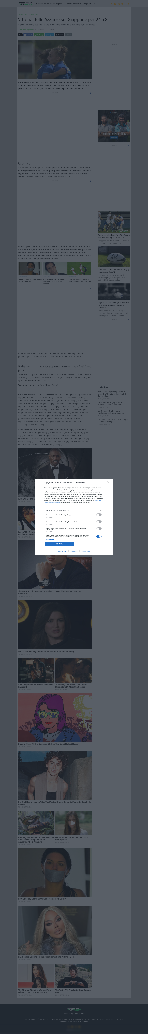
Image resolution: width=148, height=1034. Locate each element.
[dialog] (74, 517)
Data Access (74, 551)
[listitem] (74, 510)
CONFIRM (59, 544)
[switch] (99, 514)
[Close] (109, 483)
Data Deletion (62, 551)
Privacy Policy (85, 551)
